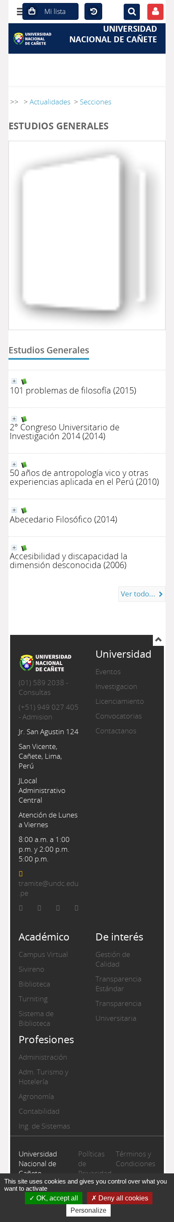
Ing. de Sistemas (44, 1126)
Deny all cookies (122, 1198)
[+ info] (14, 381)
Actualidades (50, 102)
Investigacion (116, 686)
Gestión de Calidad (112, 959)
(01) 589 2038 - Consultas (43, 687)
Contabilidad (39, 1111)
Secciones (95, 102)
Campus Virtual (43, 954)
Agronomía (36, 1096)
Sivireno (31, 969)
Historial (93, 11)
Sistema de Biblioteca (36, 1018)
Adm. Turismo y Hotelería (43, 1076)
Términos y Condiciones (135, 1158)
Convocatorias (118, 716)
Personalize (88, 1210)
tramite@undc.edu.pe (49, 888)
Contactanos (115, 730)
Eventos (108, 671)
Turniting (33, 998)
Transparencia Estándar (118, 983)
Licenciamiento (119, 701)
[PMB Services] (35, 38)
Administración (43, 1057)
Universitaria (115, 1018)
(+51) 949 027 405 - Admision (49, 712)
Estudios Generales (48, 350)
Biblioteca (34, 984)
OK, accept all (56, 1198)
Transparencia (118, 1003)
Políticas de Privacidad (94, 1163)
